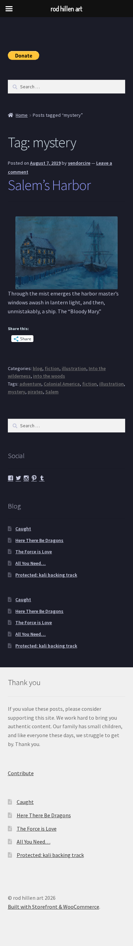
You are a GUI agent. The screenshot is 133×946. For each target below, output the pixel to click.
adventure (30, 384)
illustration (74, 368)
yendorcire (79, 163)
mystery (16, 392)
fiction (52, 368)
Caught (23, 529)
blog (37, 368)
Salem (52, 392)
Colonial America (62, 384)
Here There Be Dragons (39, 540)
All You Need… (30, 563)
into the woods (49, 376)
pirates (35, 392)
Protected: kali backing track (46, 575)
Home (22, 115)
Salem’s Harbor (49, 185)
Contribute (21, 773)
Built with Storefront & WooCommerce (53, 906)
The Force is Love (33, 551)
